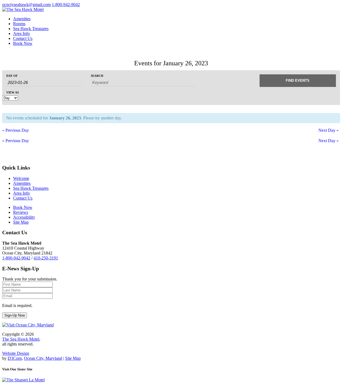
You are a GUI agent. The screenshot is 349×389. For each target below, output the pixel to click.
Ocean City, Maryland (43, 358)
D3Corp (15, 358)
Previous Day (15, 130)
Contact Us (22, 38)
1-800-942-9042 (66, 4)
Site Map (73, 358)
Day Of (12, 75)
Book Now (22, 43)
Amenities (22, 18)
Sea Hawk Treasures (31, 28)
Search (97, 75)
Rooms (19, 23)
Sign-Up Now (14, 315)
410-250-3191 (46, 258)
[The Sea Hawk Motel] (23, 9)
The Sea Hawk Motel (20, 339)
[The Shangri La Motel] (23, 380)
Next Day (328, 130)
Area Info (21, 33)
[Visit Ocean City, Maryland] (28, 325)
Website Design (15, 353)
